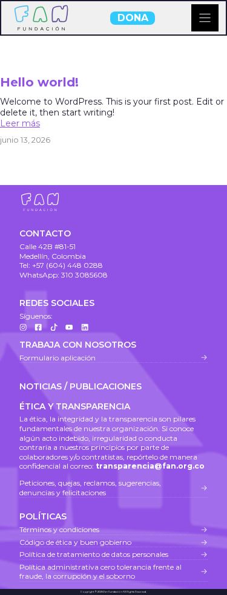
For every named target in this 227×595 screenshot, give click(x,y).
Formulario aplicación (57, 357)
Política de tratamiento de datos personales (93, 554)
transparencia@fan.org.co (150, 465)
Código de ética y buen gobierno (75, 542)
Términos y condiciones (59, 529)
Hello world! (39, 82)
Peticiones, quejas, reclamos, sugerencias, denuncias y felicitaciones (90, 487)
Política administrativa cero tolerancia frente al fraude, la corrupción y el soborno (100, 571)
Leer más (20, 123)
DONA (132, 18)
